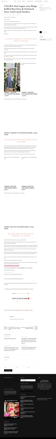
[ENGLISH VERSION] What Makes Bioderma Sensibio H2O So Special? (26, 401)
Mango (22, 310)
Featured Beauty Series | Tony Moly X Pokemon (27, 409)
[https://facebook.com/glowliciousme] (13, 380)
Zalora (31, 310)
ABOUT (19, 1)
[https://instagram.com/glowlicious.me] (8, 380)
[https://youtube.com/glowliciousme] (5, 380)
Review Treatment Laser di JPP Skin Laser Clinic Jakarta (27, 397)
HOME (15, 1)
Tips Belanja (27, 310)
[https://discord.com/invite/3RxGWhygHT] (11, 384)
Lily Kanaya (6, 14)
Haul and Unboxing (17, 310)
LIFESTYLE (45, 1)
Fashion (6, 310)
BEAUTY (24, 1)
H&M (12, 310)
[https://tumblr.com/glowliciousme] (16, 380)
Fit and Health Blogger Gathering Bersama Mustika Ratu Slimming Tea (26, 416)
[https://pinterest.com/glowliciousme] (5, 384)
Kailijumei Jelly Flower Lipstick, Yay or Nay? (27, 405)
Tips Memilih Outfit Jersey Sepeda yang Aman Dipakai (27, 412)
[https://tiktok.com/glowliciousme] (8, 384)
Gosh (9, 310)
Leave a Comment (18, 14)
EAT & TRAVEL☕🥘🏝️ (38, 1)
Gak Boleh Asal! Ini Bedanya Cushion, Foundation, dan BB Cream (10, 424)
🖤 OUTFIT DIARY (30, 1)
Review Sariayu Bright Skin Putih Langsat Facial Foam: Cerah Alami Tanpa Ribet (11, 432)
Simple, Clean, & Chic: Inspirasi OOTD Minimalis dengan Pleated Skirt (10, 428)
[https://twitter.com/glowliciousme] (11, 380)
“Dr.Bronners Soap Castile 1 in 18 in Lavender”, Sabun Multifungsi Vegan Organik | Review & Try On (11, 349)
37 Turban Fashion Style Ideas (10, 338)
